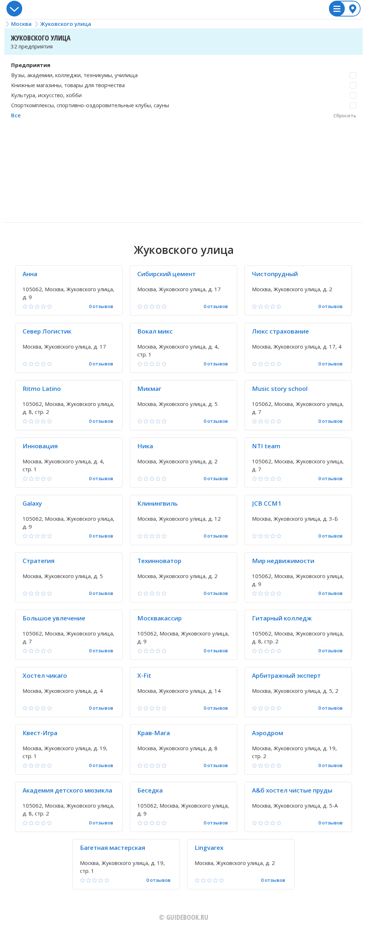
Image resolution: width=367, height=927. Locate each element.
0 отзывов (101, 306)
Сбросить (344, 115)
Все (16, 115)
